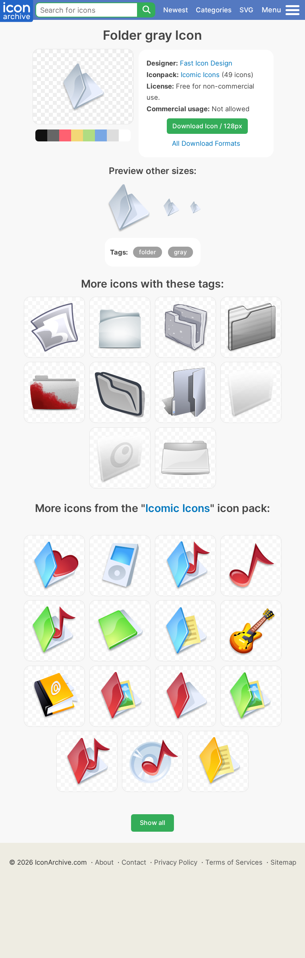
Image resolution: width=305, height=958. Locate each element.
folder (147, 252)
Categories (214, 10)
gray (180, 252)
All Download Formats (206, 143)
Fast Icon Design (206, 63)
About (104, 862)
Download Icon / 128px (207, 126)
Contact (134, 862)
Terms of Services (234, 862)
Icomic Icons (200, 75)
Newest (175, 10)
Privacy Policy (175, 862)
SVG (246, 10)
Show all (152, 823)
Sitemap (283, 862)
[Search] (146, 9)
